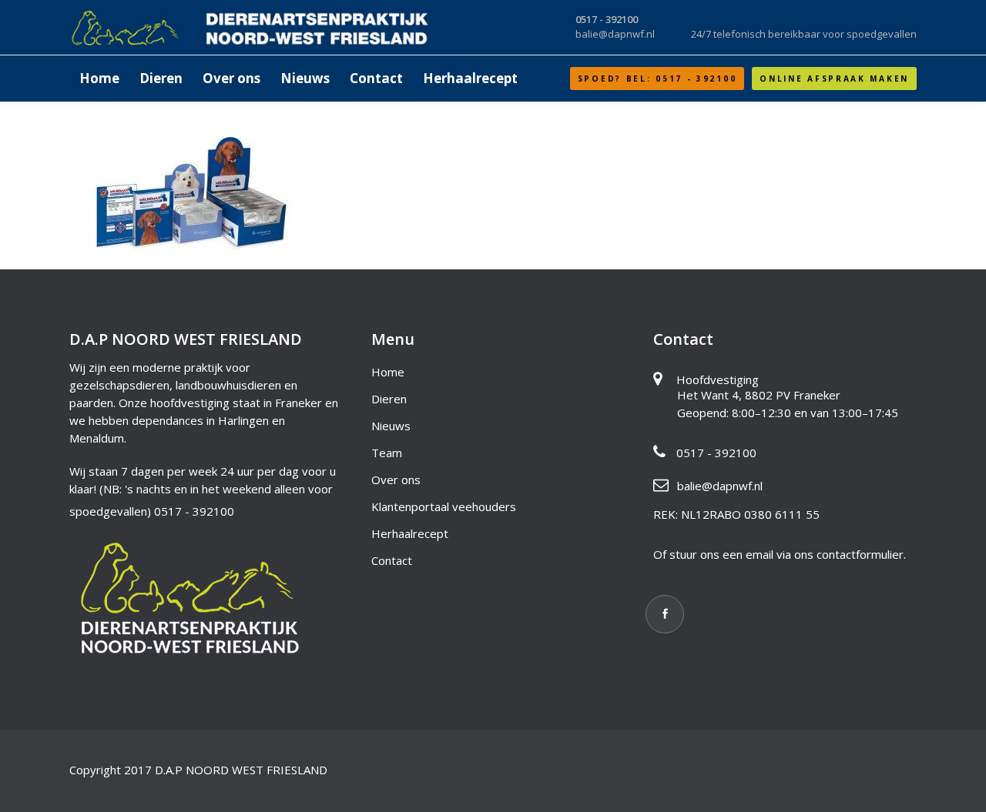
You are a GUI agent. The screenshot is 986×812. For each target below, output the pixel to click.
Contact (391, 560)
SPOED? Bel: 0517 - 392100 (657, 78)
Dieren (389, 398)
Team (386, 452)
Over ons (396, 479)
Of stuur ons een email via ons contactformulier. (779, 554)
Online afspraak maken (834, 78)
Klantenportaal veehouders (443, 506)
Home (387, 371)
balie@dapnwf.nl (720, 485)
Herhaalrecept (409, 533)
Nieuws (391, 425)
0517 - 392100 (194, 511)
